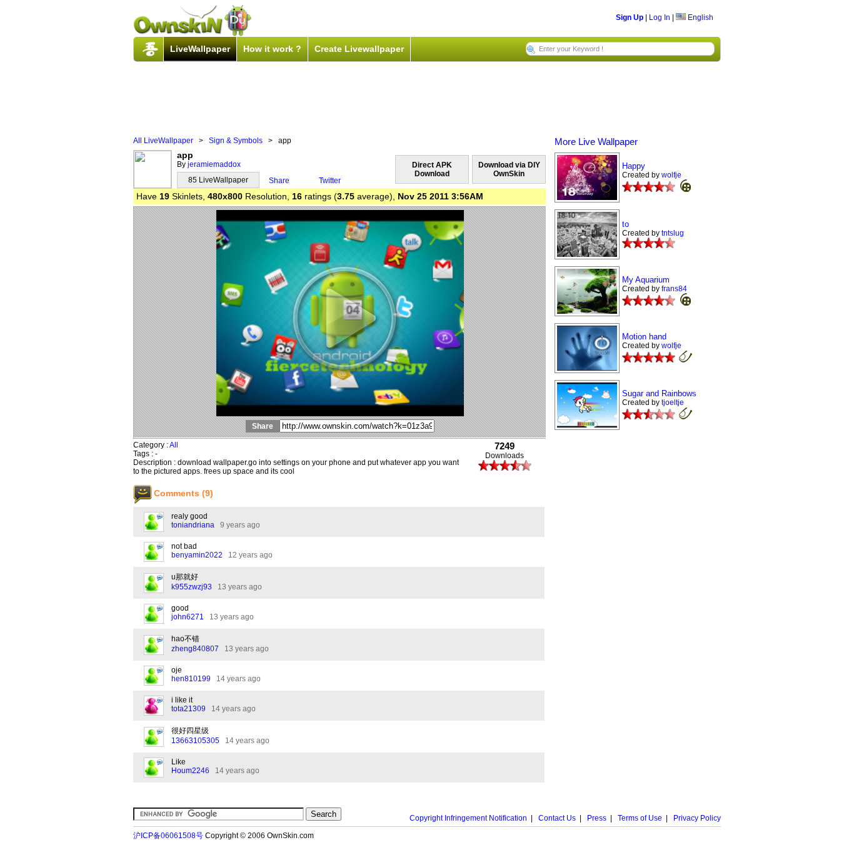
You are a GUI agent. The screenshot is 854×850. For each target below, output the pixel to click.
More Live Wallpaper (596, 141)
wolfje (671, 175)
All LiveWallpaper (163, 140)
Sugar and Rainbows (659, 393)
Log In (659, 17)
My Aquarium (646, 279)
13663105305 (195, 740)
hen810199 (191, 678)
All (173, 445)
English (699, 17)
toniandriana (192, 525)
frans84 (674, 288)
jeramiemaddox (214, 164)
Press (596, 818)
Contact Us (557, 818)
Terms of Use (640, 818)
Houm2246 (190, 770)
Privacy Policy (697, 818)
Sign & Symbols (236, 140)
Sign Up (629, 17)
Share (279, 180)
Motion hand (644, 336)
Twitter (330, 180)
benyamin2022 (197, 555)
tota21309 (188, 708)
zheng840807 (195, 648)
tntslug (672, 233)
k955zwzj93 (191, 586)
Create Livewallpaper (359, 49)
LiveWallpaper (200, 49)
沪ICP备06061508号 (168, 835)
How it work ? (272, 49)
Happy (633, 166)
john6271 (187, 616)
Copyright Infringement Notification (468, 818)
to (625, 224)
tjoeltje (672, 402)
